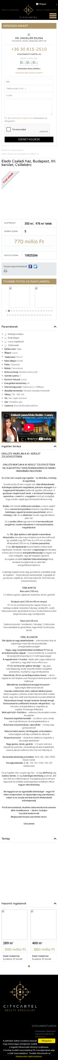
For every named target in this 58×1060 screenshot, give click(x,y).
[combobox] (46, 4)
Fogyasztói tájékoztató (44, 1034)
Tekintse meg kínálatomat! (29, 73)
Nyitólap (5, 150)
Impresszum (40, 1037)
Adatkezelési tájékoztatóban (29, 1056)
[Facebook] (30, 267)
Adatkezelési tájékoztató (45, 1031)
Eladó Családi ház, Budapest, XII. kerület (19, 154)
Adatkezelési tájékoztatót (22, 118)
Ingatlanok (17, 150)
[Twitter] (35, 267)
